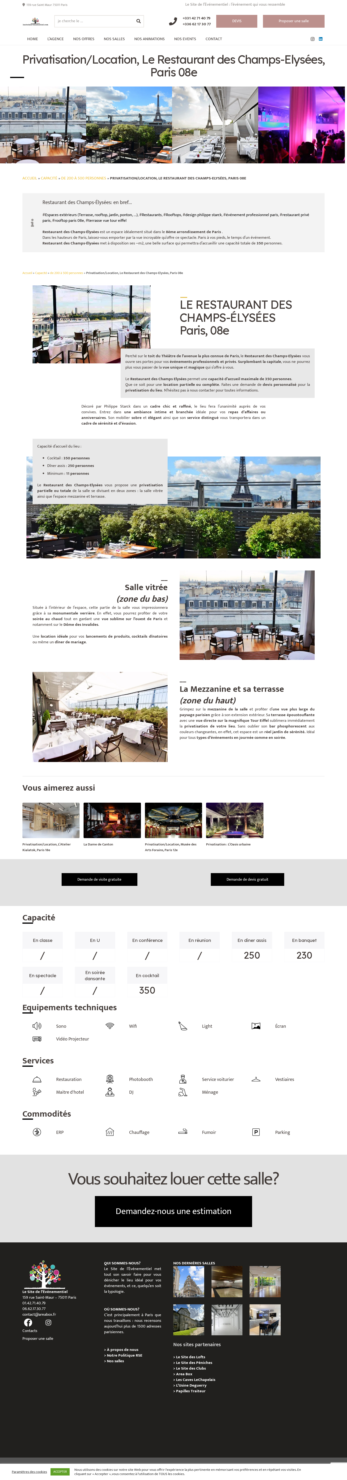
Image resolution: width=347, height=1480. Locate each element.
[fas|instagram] (48, 1322)
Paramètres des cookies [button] (29, 1472)
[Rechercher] (138, 21)
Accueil (29, 178)
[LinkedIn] (321, 39)
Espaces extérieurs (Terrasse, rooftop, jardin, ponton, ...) (91, 215)
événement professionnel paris (252, 215)
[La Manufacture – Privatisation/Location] (265, 1281)
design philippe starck (203, 215)
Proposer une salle (37, 1338)
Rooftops (173, 215)
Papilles (183, 1391)
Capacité (49, 178)
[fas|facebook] (28, 1322)
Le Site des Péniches (194, 1362)
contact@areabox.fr (39, 1314)
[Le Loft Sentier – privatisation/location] (265, 1319)
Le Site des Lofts (190, 1357)
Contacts (29, 1331)
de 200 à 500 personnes (83, 178)
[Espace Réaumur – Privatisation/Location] (188, 1281)
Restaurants (152, 215)
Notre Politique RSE (124, 1355)
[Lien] (35, 21)
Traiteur (198, 1391)
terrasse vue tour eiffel (107, 220)
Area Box (184, 1374)
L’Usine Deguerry (191, 1385)
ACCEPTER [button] (60, 1471)
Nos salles (115, 1361)
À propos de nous (122, 1349)
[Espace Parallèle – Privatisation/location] (227, 1319)
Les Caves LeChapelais (195, 1379)
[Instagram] (313, 39)
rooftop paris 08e (69, 220)
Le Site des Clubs (191, 1368)
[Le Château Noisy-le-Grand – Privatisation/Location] (227, 1281)
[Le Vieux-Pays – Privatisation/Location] (188, 1319)
